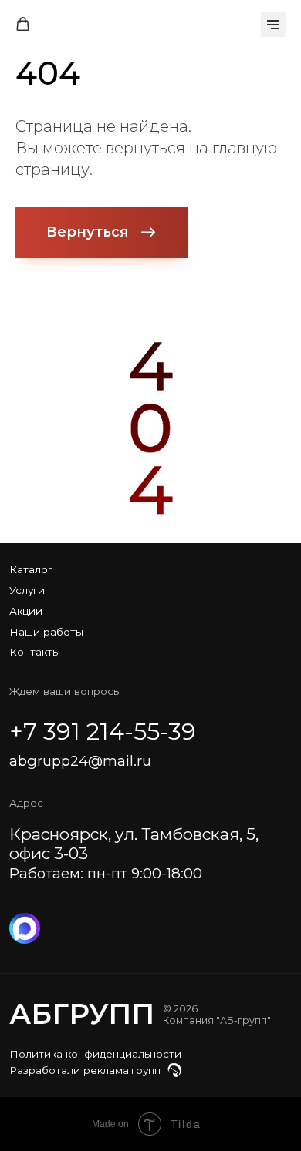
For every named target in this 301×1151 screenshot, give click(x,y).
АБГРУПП (81, 1014)
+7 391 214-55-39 (102, 731)
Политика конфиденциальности (95, 1054)
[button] (22, 24)
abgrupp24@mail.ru (80, 761)
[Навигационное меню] (273, 24)
